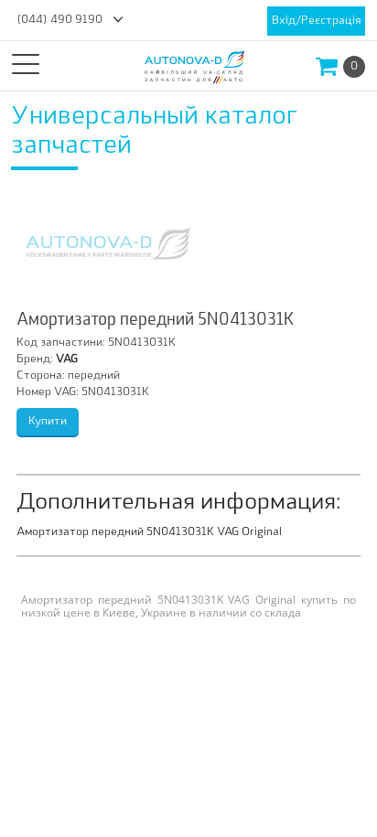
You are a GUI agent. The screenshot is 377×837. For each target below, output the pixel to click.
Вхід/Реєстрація (316, 21)
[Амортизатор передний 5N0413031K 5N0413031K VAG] (107, 243)
